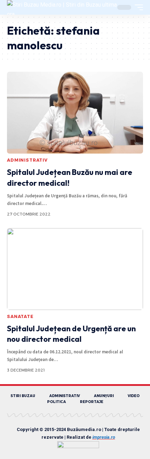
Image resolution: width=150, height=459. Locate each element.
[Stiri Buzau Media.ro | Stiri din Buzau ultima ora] (62, 7)
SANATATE (20, 316)
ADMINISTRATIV (27, 160)
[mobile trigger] (137, 7)
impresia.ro (103, 437)
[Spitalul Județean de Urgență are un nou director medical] (75, 269)
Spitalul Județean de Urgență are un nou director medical (71, 334)
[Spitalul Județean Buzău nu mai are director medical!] (75, 113)
